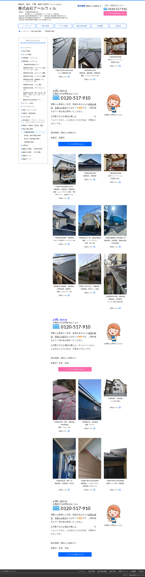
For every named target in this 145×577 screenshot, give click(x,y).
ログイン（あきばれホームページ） (134, 575)
